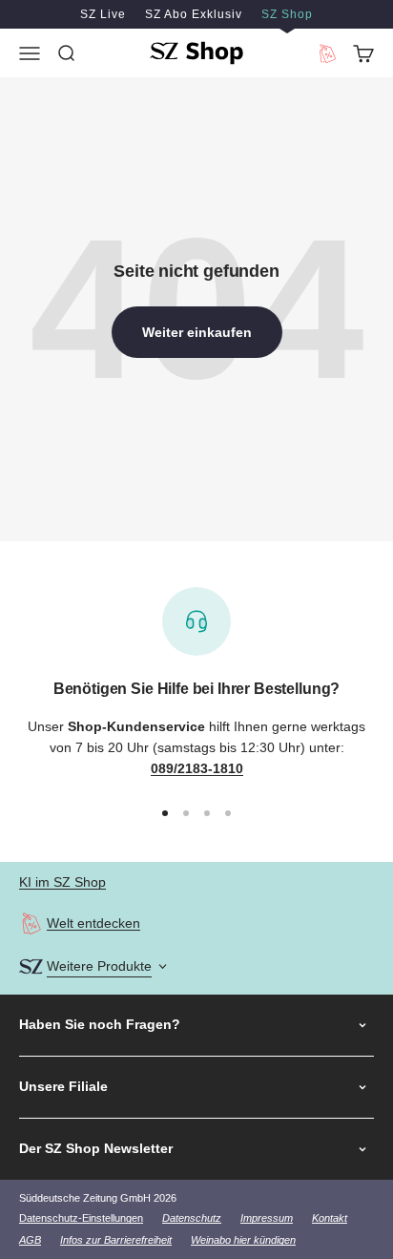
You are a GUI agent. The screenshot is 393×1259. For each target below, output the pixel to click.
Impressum (266, 1218)
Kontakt (329, 1218)
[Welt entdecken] (31, 923)
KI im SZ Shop (62, 882)
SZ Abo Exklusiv (193, 14)
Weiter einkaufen (197, 332)
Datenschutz (191, 1218)
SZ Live (103, 14)
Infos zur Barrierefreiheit (116, 1240)
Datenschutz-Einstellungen (81, 1218)
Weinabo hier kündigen (243, 1240)
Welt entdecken (93, 923)
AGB (30, 1240)
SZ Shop (287, 14)
